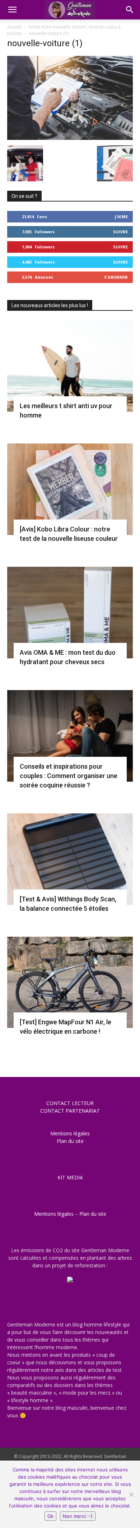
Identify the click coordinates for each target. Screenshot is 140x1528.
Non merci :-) (78, 1516)
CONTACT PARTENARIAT (70, 1110)
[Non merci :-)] (131, 1494)
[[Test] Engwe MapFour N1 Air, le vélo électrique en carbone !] (70, 982)
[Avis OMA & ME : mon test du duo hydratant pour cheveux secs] (70, 612)
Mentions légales (70, 1133)
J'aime (121, 216)
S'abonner (116, 277)
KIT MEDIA (70, 1177)
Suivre (120, 231)
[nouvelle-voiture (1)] (70, 138)
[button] (12, 9)
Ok (50, 1516)
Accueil (14, 27)
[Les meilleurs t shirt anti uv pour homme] (70, 366)
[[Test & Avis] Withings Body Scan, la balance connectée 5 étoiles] (70, 859)
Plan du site (70, 1141)
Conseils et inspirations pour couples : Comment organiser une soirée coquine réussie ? (68, 776)
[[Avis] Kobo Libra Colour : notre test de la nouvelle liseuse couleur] (70, 489)
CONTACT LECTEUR (70, 1103)
